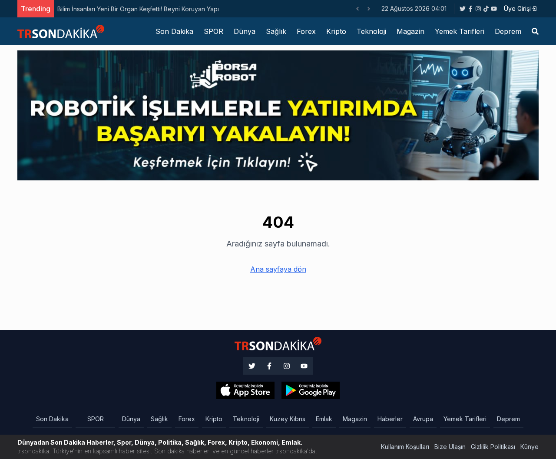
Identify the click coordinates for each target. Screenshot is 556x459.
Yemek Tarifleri (459, 31)
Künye (529, 446)
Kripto (336, 31)
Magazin (410, 31)
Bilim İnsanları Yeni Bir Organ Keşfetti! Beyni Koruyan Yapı (138, 9)
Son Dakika (174, 31)
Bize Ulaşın (450, 446)
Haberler (390, 418)
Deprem (508, 31)
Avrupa (423, 418)
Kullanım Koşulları (405, 446)
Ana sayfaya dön (278, 269)
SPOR (213, 31)
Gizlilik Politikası (493, 446)
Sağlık (276, 31)
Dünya (244, 31)
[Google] (245, 390)
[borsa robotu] (278, 114)
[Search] (535, 31)
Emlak (324, 418)
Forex (306, 31)
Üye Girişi (517, 8)
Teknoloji (371, 31)
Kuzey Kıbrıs (287, 418)
